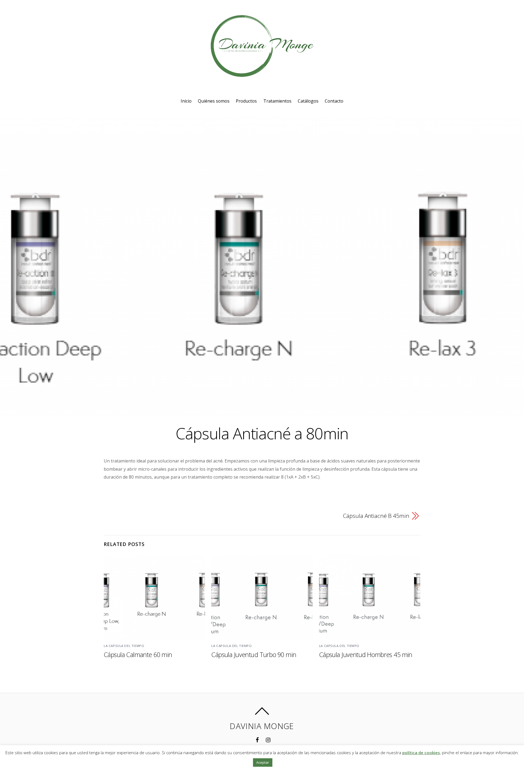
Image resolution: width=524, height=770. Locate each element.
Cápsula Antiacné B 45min (376, 516)
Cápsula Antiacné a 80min (261, 433)
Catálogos (308, 101)
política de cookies (421, 752)
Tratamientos (277, 101)
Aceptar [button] (262, 762)
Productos (246, 101)
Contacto (334, 101)
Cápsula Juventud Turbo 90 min (253, 654)
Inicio (186, 101)
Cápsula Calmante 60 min (138, 654)
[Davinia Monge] (262, 72)
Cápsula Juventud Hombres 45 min (365, 654)
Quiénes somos (214, 101)
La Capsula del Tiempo (124, 646)
